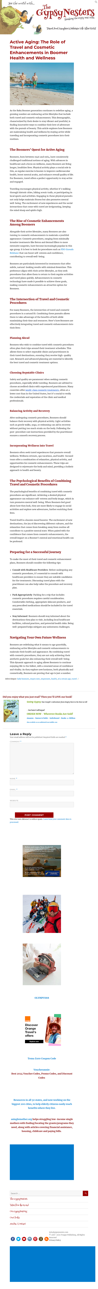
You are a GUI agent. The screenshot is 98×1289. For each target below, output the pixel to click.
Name (13, 779)
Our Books (15, 1218)
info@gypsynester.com (58, 1232)
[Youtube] (24, 1239)
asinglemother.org (21, 1119)
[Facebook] (13, 1239)
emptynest (45, 679)
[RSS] (46, 1239)
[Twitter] (18, 1239)
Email (13, 789)
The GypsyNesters (18, 1199)
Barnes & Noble (41, 718)
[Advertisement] (42, 1162)
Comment (15, 742)
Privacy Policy (55, 1240)
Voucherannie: (42, 1069)
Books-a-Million (68, 718)
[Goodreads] (41, 1239)
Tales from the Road (19, 1205)
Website (14, 801)
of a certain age (64, 679)
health (54, 679)
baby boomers (23, 679)
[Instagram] (29, 1239)
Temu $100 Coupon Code (42, 1058)
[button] (96, 2)
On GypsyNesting (18, 1211)
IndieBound (54, 718)
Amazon (30, 718)
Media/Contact (18, 1224)
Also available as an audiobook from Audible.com (42, 722)
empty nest (35, 679)
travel (74, 679)
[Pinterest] (35, 1239)
